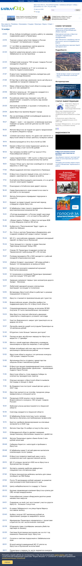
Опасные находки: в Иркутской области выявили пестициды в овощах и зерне (29, 381)
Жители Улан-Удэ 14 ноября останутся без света (29, 428)
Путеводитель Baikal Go (45, 1)
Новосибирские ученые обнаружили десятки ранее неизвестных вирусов (30, 497)
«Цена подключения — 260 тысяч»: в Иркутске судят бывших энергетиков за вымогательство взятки (31, 159)
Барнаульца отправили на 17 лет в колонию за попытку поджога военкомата (28, 69)
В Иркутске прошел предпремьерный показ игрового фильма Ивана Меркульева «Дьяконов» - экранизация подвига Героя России (31, 368)
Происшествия (7, 26)
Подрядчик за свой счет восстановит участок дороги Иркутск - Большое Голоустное (31, 503)
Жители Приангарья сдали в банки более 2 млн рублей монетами (29, 439)
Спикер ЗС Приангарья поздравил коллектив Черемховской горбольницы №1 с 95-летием (28, 251)
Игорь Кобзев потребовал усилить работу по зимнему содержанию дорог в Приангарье (31, 35)
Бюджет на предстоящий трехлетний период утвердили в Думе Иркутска (28, 203)
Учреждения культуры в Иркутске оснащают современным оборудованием (66, 35)
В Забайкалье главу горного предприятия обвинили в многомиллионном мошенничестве (31, 209)
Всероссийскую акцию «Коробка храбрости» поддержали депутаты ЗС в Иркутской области (29, 303)
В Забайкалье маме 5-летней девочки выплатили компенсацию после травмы (29, 451)
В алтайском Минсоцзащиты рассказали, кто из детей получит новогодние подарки (31, 181)
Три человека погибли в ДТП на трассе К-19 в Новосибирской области (28, 153)
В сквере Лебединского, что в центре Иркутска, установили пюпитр (68, 124)
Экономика (23, 24)
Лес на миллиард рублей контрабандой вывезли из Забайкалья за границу (30, 117)
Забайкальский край (66, 4)
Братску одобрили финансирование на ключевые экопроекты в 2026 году (29, 423)
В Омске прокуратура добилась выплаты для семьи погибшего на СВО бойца (30, 475)
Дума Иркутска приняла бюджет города (26, 112)
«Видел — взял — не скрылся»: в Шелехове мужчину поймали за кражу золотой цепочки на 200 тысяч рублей (31, 124)
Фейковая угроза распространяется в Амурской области (29, 407)
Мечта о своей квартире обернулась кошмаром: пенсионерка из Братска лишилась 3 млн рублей (29, 343)
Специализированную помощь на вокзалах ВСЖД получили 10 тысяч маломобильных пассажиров (30, 309)
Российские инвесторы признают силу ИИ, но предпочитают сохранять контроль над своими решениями (29, 100)
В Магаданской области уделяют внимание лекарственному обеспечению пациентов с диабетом (31, 433)
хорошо (7, 562)
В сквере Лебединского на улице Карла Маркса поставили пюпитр (29, 509)
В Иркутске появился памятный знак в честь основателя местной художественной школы (28, 457)
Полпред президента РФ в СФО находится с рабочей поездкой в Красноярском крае (31, 257)
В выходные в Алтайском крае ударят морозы (28, 186)
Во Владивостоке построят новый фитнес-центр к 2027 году (30, 387)
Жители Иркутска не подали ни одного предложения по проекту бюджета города (31, 131)
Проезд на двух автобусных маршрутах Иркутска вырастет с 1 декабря (30, 337)
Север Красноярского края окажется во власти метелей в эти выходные (29, 191)
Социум (31, 24)
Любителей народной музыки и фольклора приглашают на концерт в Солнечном (27, 287)
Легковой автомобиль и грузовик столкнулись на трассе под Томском (29, 107)
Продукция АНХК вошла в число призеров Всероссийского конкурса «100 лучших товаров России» (29, 400)
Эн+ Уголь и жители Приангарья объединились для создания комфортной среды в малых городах (30, 233)
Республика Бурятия (52, 4)
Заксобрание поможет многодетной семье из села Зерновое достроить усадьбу (67, 158)
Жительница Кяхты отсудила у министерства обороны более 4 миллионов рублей (28, 361)
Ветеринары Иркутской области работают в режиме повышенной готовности (31, 293)
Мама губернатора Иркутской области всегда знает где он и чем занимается (30, 87)
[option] (23, 18)
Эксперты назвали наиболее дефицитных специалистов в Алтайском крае (26, 469)
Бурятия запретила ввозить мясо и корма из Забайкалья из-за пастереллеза (28, 53)
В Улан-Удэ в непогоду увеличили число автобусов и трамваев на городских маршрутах (31, 81)
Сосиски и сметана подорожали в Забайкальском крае (30, 539)
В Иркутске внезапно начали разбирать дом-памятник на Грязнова (65, 153)
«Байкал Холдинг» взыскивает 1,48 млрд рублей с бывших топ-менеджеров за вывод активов (30, 263)
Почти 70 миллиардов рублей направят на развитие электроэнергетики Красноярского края (30, 481)
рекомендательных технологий (13, 558)
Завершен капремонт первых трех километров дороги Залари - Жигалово (32, 281)
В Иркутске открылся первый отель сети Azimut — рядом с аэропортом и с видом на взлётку (30, 175)
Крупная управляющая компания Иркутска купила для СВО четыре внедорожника (31, 491)
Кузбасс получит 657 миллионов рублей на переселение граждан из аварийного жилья (27, 515)
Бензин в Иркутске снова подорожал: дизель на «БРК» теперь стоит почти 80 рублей (29, 147)
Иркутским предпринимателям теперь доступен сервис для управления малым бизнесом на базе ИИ (68, 113)
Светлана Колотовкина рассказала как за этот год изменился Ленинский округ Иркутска (30, 533)
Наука (44, 24)
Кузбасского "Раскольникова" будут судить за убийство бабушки (28, 227)
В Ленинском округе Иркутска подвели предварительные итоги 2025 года (66, 119)
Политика (14, 24)
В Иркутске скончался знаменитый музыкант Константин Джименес (28, 269)
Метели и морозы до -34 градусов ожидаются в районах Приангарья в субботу (29, 93)
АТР (45, 6)
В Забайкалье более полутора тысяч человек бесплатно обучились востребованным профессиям (30, 417)
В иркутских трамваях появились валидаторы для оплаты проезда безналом (30, 75)
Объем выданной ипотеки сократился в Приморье (30, 170)
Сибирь (75, 4)
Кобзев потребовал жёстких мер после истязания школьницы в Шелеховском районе (30, 349)
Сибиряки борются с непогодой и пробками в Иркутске (28, 445)
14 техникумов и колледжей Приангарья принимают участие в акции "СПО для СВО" (31, 275)
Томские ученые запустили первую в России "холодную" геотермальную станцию (28, 41)
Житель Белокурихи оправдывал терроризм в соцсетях (28, 197)
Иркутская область (39, 4)
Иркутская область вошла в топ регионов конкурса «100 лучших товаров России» (30, 355)
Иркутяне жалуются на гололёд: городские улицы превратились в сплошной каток (30, 393)
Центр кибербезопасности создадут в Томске (28, 486)
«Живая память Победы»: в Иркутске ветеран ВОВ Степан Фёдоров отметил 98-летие (30, 221)
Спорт (50, 24)
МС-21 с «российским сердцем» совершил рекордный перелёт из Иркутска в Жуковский (31, 239)
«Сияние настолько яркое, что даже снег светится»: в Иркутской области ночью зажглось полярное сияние (31, 137)
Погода (37, 11)
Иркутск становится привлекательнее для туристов (31, 298)
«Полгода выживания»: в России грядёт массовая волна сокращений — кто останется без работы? (30, 215)
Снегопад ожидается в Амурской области (27, 412)
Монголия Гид (59, 1)
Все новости (6, 24)
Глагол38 (21, 1)
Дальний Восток (38, 6)
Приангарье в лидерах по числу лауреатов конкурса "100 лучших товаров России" (31, 551)
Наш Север (31, 1)
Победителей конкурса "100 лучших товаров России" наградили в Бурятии (31, 63)
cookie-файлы (59, 555)
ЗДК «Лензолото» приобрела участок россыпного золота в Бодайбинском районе (68, 41)
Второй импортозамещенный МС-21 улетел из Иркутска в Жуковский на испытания (28, 545)
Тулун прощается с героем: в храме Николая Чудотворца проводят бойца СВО (28, 245)
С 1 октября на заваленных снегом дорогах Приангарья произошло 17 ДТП (27, 47)
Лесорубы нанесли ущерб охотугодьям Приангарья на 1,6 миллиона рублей (31, 327)
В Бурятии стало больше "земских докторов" (28, 332)
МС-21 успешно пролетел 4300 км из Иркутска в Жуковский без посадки (29, 463)
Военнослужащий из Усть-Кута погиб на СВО (28, 142)
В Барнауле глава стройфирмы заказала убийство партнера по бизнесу (30, 527)
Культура (38, 24)
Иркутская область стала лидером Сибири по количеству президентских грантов (28, 375)
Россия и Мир (52, 6)
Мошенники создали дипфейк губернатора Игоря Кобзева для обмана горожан (66, 30)
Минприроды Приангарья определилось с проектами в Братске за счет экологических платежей (31, 521)
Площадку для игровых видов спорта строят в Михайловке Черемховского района (68, 164)
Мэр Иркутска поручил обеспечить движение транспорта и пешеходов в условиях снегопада (29, 315)
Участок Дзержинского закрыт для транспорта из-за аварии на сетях (31, 321)
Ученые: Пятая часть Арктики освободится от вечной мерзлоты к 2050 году (31, 165)
